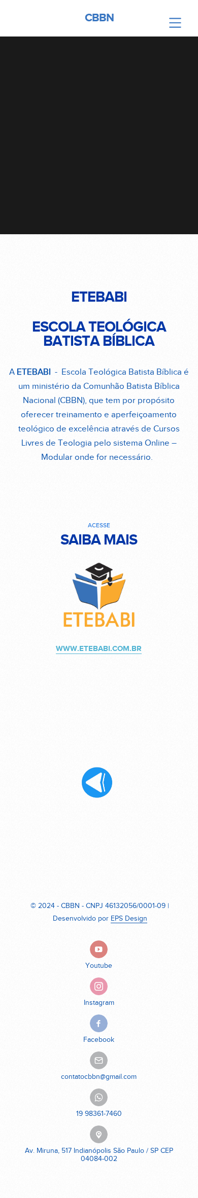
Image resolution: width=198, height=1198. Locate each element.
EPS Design (129, 919)
